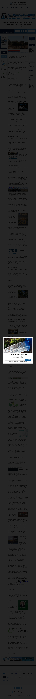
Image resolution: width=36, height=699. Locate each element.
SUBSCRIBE (28, 359)
